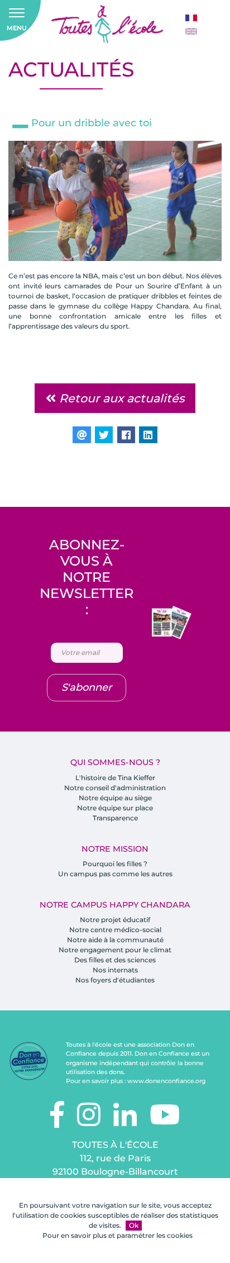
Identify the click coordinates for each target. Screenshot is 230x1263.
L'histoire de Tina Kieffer (115, 777)
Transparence (115, 818)
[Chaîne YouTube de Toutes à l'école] (165, 1121)
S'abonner (86, 687)
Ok (133, 1225)
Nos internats (115, 970)
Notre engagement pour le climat (115, 950)
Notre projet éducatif (115, 919)
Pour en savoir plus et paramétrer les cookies (117, 1235)
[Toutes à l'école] (107, 24)
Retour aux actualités (120, 398)
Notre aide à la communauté (115, 940)
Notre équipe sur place (115, 808)
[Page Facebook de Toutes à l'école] (57, 1121)
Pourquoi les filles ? (115, 864)
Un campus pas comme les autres (115, 874)
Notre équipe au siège (115, 798)
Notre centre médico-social (115, 929)
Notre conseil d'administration (115, 788)
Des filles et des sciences (115, 960)
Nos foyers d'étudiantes (115, 980)
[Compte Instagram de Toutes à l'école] (88, 1121)
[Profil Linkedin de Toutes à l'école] (125, 1121)
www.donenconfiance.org (166, 1081)
